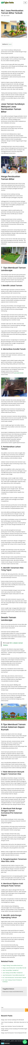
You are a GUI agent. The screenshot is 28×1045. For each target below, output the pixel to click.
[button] (25, 1042)
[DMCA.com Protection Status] (5, 1044)
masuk (10, 991)
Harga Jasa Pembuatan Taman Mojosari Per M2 (13, 1033)
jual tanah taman (18, 373)
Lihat (10, 44)
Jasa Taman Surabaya (21, 1041)
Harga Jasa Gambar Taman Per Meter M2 (12, 1026)
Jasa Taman (6, 15)
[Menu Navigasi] (25, 2)
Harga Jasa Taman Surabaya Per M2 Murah (12, 1020)
